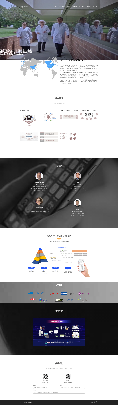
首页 (56, 6)
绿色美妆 (89, 6)
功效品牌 (68, 110)
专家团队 (75, 6)
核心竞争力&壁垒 (85, 110)
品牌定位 (95, 110)
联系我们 (95, 6)
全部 (62, 110)
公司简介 (61, 6)
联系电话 (61, 385)
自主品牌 (68, 6)
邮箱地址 (35, 385)
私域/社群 (82, 6)
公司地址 (35, 390)
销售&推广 (76, 110)
